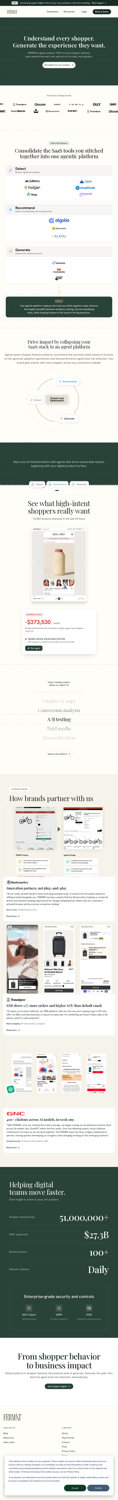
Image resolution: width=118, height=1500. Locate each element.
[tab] (37, 484)
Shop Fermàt (68, 1437)
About (65, 1433)
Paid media (59, 718)
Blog (5, 1433)
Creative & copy (59, 691)
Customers (52, 11)
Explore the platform (57, 754)
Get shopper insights (57, 1386)
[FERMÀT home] (12, 12)
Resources (69, 11)
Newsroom (8, 1437)
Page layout (59, 746)
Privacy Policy (68, 1451)
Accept (75, 1488)
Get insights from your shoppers (57, 65)
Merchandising (59, 737)
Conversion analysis (59, 700)
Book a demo (102, 11)
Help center (9, 1442)
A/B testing (59, 709)
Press (64, 1446)
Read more (11, 916)
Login (84, 11)
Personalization (59, 728)
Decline (98, 1488)
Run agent (35, 648)
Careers (66, 1442)
